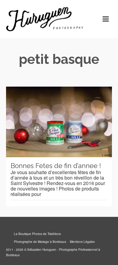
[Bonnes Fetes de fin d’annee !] (59, 122)
